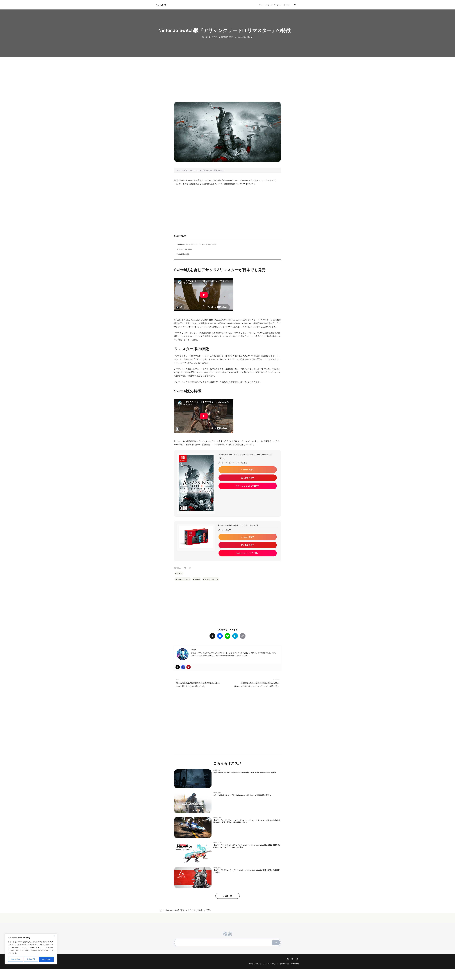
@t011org (248, 37)
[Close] (54, 935)
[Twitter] (177, 667)
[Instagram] (183, 667)
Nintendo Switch (212, 180)
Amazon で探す (247, 470)
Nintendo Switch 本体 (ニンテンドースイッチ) (238, 525)
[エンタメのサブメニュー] (281, 4)
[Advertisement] (227, 77)
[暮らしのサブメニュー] (271, 4)
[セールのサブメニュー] (288, 4)
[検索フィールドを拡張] (295, 4)
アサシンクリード (211, 579)
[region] (31, 949)
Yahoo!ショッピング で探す (247, 486)
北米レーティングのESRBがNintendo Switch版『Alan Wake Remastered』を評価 (244, 772)
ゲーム (179, 573)
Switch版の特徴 (183, 254)
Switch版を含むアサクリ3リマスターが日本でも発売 (196, 244)
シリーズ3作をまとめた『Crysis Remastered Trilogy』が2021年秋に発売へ (242, 795)
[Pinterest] (188, 667)
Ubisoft (197, 579)
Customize (15, 959)
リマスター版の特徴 (184, 249)
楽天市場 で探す (247, 478)
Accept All (46, 959)
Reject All (31, 959)
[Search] (276, 942)
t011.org (161, 5)
